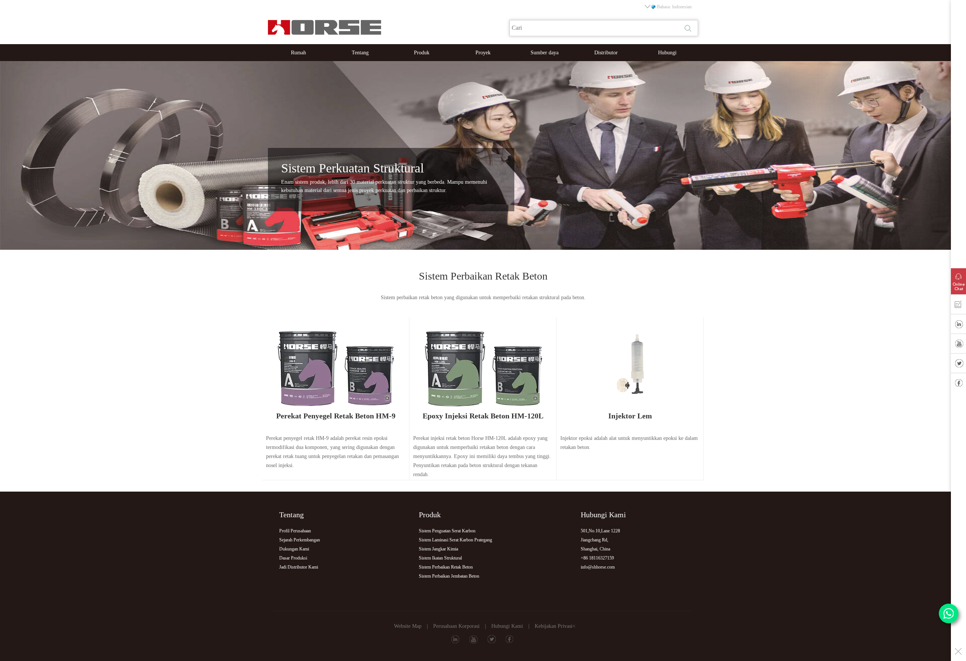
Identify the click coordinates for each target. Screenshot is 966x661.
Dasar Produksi (293, 558)
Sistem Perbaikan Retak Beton (446, 567)
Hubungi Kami (507, 626)
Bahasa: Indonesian (674, 6)
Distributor (606, 52)
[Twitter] (958, 365)
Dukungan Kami (294, 549)
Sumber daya (544, 52)
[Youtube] (958, 345)
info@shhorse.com (598, 567)
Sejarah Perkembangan (299, 540)
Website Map (407, 626)
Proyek (483, 52)
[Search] (688, 28)
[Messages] (958, 306)
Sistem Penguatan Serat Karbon (447, 530)
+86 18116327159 (597, 558)
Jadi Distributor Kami (298, 567)
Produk (421, 52)
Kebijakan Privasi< (555, 626)
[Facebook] (958, 384)
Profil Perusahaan (295, 530)
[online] (958, 279)
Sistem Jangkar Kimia (438, 549)
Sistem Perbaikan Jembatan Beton (449, 576)
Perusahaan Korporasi (456, 626)
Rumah (298, 52)
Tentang (360, 52)
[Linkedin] (958, 325)
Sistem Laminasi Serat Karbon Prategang (455, 540)
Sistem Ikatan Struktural (440, 558)
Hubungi (667, 52)
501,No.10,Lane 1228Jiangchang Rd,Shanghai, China (600, 540)
